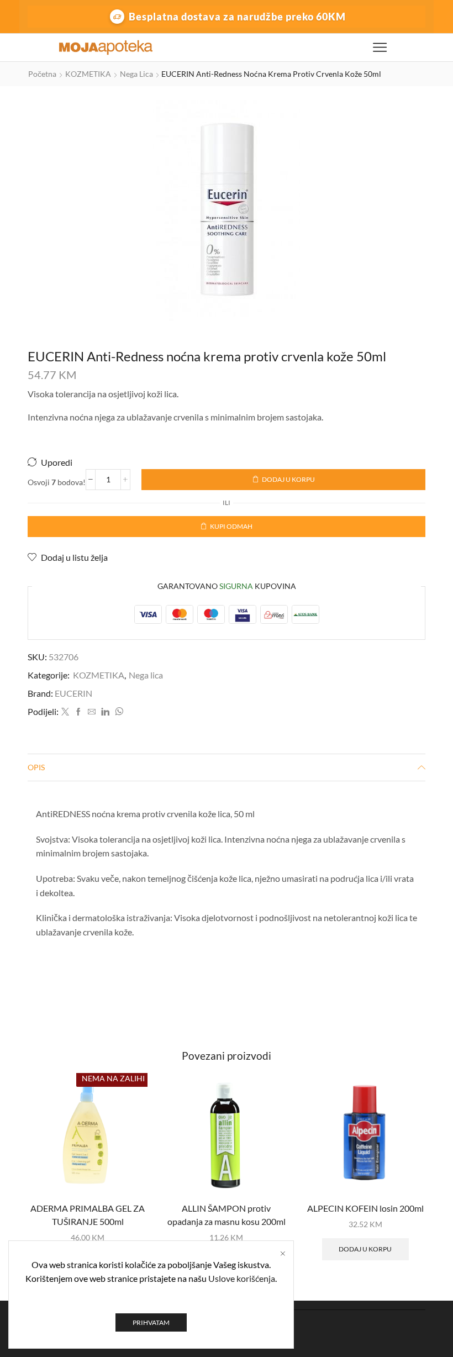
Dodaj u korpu (288, 479)
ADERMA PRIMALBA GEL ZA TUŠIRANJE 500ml (87, 1215)
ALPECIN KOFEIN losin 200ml (365, 1208)
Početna (42, 73)
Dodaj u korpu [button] (365, 1249)
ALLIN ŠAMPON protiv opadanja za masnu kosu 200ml (226, 1215)
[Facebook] (78, 712)
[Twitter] (65, 712)
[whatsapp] (117, 712)
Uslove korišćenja (241, 1278)
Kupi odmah (231, 526)
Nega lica (136, 73)
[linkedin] (105, 712)
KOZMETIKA (88, 73)
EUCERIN (73, 693)
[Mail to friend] (91, 712)
